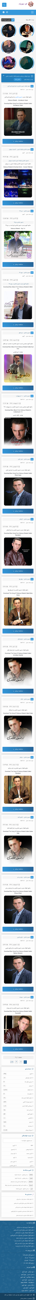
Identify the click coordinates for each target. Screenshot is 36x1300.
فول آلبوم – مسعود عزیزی (27, 1291)
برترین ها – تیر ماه (29, 1258)
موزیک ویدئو (29, 1130)
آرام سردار (13, 1153)
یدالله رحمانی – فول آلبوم (28, 1285)
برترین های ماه (28, 1082)
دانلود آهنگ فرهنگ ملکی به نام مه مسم (24, 1241)
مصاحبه (30, 1126)
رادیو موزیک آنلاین (27, 1102)
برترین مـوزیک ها (6, 20)
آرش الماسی (12, 1166)
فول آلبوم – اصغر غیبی (28, 1288)
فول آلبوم (30, 1114)
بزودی (30, 1086)
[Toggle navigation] (32, 12)
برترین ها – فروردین (29, 1260)
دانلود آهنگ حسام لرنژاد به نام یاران (24, 1199)
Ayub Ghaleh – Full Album (27, 1282)
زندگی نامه (29, 1110)
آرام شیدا (30, 1158)
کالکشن (30, 1118)
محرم (30, 1122)
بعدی (11, 1062)
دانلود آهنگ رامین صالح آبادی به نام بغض (23, 1203)
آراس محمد (29, 1153)
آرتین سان (12, 1162)
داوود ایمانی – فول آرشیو (28, 1272)
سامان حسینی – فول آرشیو (27, 1274)
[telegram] (3, 12)
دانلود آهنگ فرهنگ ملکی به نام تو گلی (23, 1207)
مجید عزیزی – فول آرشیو (28, 1280)
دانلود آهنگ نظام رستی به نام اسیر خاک (24, 1243)
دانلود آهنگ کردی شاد (26, 1098)
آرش (31, 1166)
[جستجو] (4, 5)
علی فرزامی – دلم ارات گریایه (21, 1175)
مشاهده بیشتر (19, 141)
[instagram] (7, 12)
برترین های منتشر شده (28, 1255)
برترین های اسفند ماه (29, 1263)
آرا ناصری (13, 1149)
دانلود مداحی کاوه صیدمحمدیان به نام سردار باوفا (15, 1185)
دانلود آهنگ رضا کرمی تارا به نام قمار (18, 1182)
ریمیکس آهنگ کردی (27, 1106)
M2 (32, 1145)
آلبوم (31, 1074)
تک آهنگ (30, 1090)
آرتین (31, 1162)
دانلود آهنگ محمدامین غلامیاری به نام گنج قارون (21, 1211)
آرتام (14, 1158)
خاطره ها (30, 1094)
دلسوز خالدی (19, 97)
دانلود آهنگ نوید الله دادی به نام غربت (24, 1246)
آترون (14, 1145)
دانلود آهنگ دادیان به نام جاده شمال (24, 1215)
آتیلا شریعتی (29, 1149)
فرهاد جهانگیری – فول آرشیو (27, 1277)
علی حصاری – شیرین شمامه (22, 1189)
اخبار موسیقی (28, 1078)
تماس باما (17, 79)
